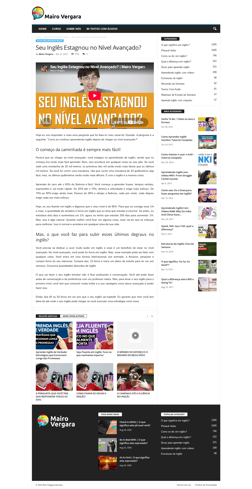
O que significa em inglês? (175, 45)
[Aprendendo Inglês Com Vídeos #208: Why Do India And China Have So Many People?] (207, 213)
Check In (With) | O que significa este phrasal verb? (135, 423)
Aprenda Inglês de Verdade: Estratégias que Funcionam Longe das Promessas (51, 355)
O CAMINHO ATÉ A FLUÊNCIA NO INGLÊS (133, 395)
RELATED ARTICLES (48, 316)
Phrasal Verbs (168, 50)
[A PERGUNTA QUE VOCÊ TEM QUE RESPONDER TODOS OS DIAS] (54, 377)
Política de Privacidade (206, 484)
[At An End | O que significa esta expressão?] (107, 463)
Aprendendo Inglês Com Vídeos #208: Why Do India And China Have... (176, 211)
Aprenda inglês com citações (176, 100)
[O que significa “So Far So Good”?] (207, 267)
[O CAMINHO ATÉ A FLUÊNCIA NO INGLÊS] (135, 377)
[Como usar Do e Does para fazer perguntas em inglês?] (207, 195)
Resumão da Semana (172, 83)
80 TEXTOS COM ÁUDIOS (102, 28)
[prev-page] (147, 316)
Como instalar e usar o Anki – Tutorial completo (178, 156)
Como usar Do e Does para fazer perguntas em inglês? (176, 192)
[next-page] (152, 316)
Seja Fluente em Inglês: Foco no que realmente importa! (94, 353)
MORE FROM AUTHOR (73, 316)
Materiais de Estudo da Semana (178, 94)
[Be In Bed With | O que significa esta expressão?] (107, 445)
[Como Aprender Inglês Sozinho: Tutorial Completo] (207, 142)
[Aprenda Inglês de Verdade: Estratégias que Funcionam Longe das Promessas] (54, 335)
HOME (42, 28)
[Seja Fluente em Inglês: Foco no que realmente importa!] (94, 335)
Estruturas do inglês (172, 78)
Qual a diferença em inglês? (176, 61)
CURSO (56, 28)
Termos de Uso (184, 484)
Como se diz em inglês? (174, 56)
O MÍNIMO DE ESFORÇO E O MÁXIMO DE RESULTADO (132, 353)
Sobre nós (73, 28)
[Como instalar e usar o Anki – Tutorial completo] (207, 160)
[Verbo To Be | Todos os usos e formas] (207, 124)
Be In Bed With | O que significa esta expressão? (134, 441)
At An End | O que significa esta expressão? (135, 459)
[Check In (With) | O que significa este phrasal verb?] (107, 427)
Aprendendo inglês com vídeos (177, 72)
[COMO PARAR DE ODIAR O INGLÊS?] (94, 377)
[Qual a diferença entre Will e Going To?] (207, 284)
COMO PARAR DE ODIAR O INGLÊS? (91, 395)
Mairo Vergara (46, 54)
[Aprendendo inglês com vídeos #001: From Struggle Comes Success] (207, 177)
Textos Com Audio (171, 89)
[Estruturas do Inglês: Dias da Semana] (207, 249)
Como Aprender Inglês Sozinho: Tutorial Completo (176, 138)
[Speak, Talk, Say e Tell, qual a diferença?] (207, 231)
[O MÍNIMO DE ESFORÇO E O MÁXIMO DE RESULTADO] (135, 335)
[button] (215, 29)
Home (38, 37)
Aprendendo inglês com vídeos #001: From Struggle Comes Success (176, 175)
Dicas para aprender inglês (56, 37)
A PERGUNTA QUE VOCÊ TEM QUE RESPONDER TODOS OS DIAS (52, 396)
